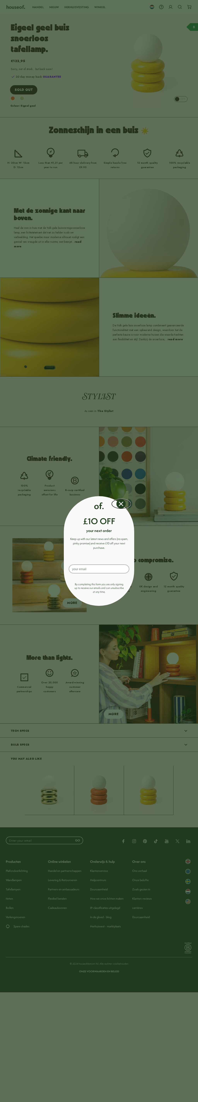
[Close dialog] (121, 503)
